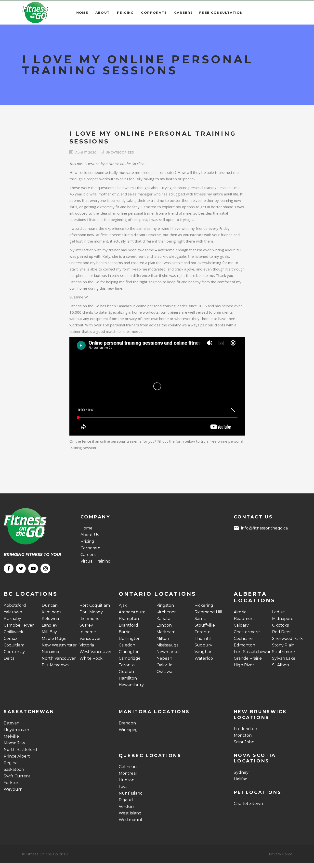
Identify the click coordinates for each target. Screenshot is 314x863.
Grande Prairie (248, 658)
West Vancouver (95, 651)
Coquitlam (14, 645)
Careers (87, 554)
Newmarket (168, 651)
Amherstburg (132, 612)
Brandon (127, 723)
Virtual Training (95, 561)
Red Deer (281, 632)
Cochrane (243, 638)
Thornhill (204, 638)
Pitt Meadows (55, 665)
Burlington (130, 638)
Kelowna (50, 618)
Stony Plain (283, 645)
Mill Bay (49, 632)
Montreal (128, 773)
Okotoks (280, 625)
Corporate (90, 548)
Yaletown (13, 612)
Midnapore (282, 618)
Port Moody (91, 612)
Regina (10, 762)
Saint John (244, 742)
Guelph (126, 671)
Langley (49, 625)
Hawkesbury (131, 685)
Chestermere (247, 632)
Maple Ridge (54, 638)
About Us (89, 534)
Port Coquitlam (94, 605)
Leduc (278, 612)
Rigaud (126, 800)
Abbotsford (15, 605)
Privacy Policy (280, 853)
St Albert (281, 665)
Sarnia (201, 618)
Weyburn (13, 789)
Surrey (86, 625)
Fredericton (245, 728)
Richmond (89, 618)
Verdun (126, 806)
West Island (130, 813)
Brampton (129, 618)
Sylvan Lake (283, 658)
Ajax (123, 605)
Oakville (164, 665)
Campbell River (19, 625)
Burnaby (12, 618)
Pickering (204, 605)
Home (86, 528)
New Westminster (59, 645)
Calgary (241, 625)
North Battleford (20, 749)
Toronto (127, 665)
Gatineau (128, 766)
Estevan (11, 723)
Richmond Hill (208, 612)
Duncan (50, 605)
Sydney (241, 772)
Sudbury (203, 645)
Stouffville (205, 625)
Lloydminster (16, 729)
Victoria (86, 645)
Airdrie (240, 612)
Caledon (127, 645)
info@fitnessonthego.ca (264, 528)
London (164, 625)
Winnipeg (128, 729)
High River (244, 665)
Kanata (163, 618)
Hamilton (128, 678)
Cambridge (130, 658)
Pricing (87, 541)
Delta (9, 658)
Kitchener (166, 612)
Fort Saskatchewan (253, 651)
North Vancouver (59, 658)
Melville (11, 736)
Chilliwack (13, 632)
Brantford (128, 625)
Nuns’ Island (131, 793)
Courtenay (14, 651)
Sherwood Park (287, 638)
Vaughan (203, 651)
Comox (10, 638)
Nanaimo (50, 651)
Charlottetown (248, 803)
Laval (124, 786)
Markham (166, 632)
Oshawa (164, 671)
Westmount (131, 819)
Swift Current (17, 776)
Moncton (243, 735)
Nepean (164, 658)
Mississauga (168, 645)
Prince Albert (17, 756)
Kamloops (51, 612)
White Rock (91, 658)
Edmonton (244, 645)
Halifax (240, 779)
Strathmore (283, 651)
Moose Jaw (14, 743)
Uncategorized (120, 152)
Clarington (129, 651)
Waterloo (204, 658)
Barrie (125, 632)
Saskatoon (14, 769)
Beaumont (244, 618)
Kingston (165, 605)
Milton (163, 638)
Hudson (126, 780)
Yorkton (11, 782)
